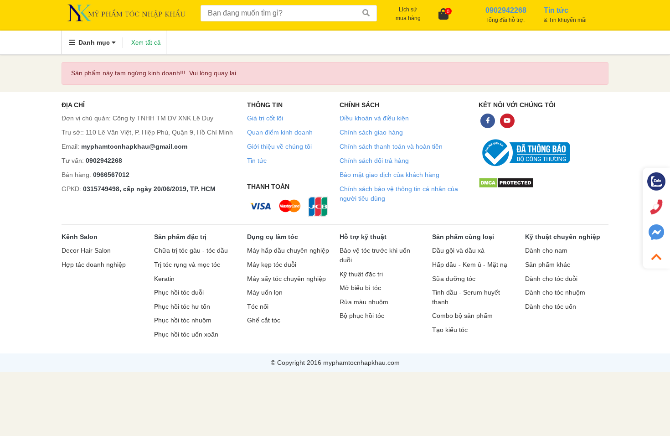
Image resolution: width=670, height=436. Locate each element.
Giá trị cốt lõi (265, 118)
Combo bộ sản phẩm (462, 315)
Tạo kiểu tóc (450, 330)
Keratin (164, 278)
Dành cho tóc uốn (550, 306)
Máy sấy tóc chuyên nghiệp (286, 278)
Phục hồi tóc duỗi (179, 292)
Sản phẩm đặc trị (180, 236)
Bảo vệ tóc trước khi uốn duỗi (375, 255)
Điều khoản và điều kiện (374, 118)
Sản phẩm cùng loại (463, 236)
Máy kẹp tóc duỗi (271, 264)
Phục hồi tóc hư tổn (182, 306)
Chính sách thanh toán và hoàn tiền (391, 146)
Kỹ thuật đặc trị (361, 274)
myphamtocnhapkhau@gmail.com (134, 146)
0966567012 (111, 174)
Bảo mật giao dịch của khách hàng (389, 174)
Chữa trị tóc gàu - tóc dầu (191, 250)
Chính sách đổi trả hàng (374, 160)
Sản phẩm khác (547, 264)
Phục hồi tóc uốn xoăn (186, 334)
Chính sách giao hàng (371, 132)
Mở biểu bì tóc (360, 288)
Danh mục (94, 42)
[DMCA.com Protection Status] (506, 182)
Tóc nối (257, 306)
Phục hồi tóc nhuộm (182, 320)
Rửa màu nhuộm (364, 302)
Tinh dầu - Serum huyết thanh (466, 297)
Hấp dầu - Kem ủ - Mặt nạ (469, 264)
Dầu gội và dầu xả (458, 250)
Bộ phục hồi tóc (362, 315)
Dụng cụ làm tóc (272, 236)
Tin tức (257, 160)
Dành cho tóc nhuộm (555, 292)
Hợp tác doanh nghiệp (94, 264)
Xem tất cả (145, 42)
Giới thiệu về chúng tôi (279, 146)
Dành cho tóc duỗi (551, 278)
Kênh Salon (80, 236)
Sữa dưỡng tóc (453, 278)
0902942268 (104, 160)
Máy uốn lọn (265, 292)
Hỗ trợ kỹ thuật (363, 236)
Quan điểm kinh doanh (280, 132)
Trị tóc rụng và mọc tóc (187, 264)
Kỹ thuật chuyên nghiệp (562, 236)
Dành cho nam (546, 250)
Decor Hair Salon (86, 250)
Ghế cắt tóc (263, 320)
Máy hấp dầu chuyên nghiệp (288, 250)
